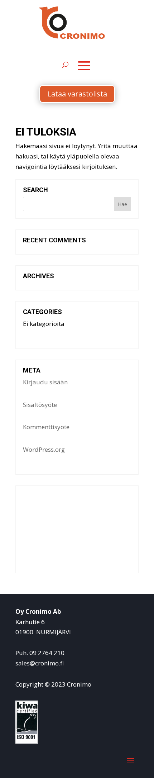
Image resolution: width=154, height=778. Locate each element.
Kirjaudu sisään (45, 382)
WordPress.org (44, 449)
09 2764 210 (46, 653)
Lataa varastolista (77, 94)
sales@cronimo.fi (39, 663)
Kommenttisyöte (46, 427)
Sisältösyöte (40, 404)
